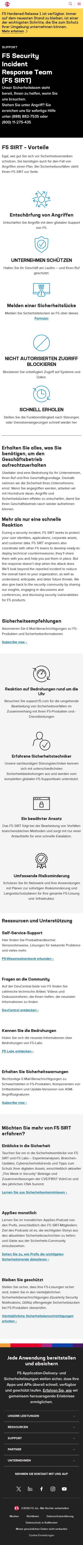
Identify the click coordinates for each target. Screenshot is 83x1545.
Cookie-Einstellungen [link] (41, 1535)
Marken (14, 1516)
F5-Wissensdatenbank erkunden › (28, 959)
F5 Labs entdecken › (18, 1051)
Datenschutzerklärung (60, 1516)
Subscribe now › (14, 642)
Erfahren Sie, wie (57, 1390)
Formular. (42, 318)
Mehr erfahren (13, 31)
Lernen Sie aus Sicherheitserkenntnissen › (34, 1192)
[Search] (70, 4)
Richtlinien (33, 1516)
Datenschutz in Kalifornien (42, 1522)
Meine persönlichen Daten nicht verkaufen (41, 1529)
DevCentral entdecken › (20, 1010)
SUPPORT (10, 47)
